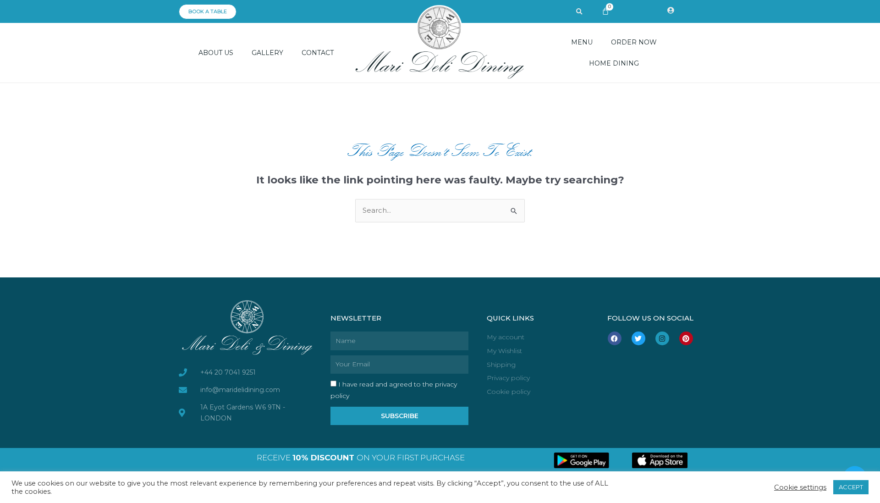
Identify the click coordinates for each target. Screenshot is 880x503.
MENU (582, 42)
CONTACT (318, 53)
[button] (579, 11)
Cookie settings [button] (800, 487)
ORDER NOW (634, 42)
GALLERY (267, 53)
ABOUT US (215, 53)
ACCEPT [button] (851, 487)
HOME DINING (614, 63)
